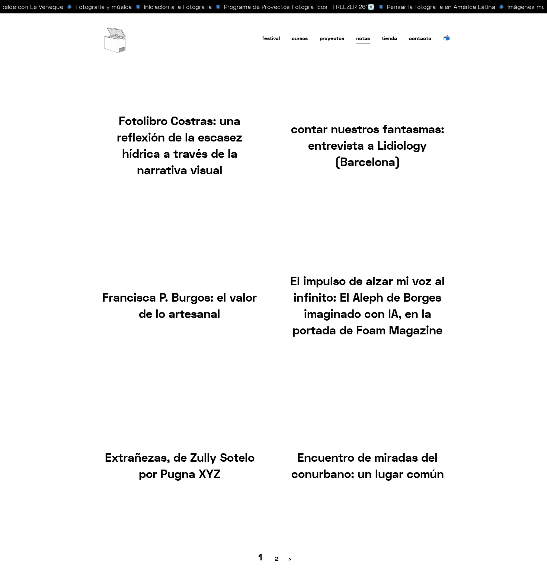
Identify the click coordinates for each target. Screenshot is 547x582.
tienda (389, 38)
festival (271, 38)
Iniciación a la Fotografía (174, 6)
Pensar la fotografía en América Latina (438, 6)
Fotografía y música (100, 6)
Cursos (300, 38)
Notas (363, 38)
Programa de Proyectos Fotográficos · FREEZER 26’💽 (296, 6)
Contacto (420, 38)
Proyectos (332, 38)
